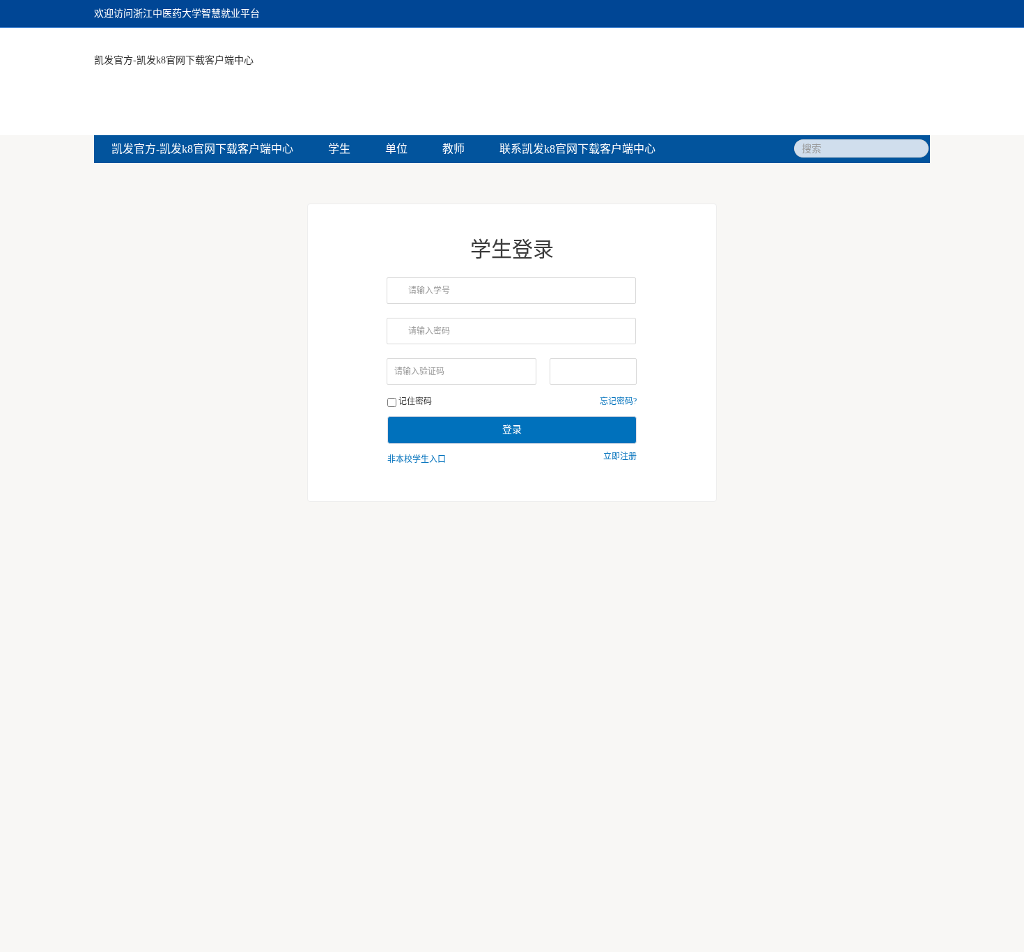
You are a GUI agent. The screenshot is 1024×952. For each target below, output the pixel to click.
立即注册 (620, 456)
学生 (339, 149)
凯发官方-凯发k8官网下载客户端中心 (174, 60)
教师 (453, 149)
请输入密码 (429, 331)
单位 (396, 149)
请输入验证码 (419, 371)
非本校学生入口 (416, 459)
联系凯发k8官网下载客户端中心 (577, 149)
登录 (512, 429)
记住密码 (415, 401)
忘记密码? (618, 401)
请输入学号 (429, 290)
